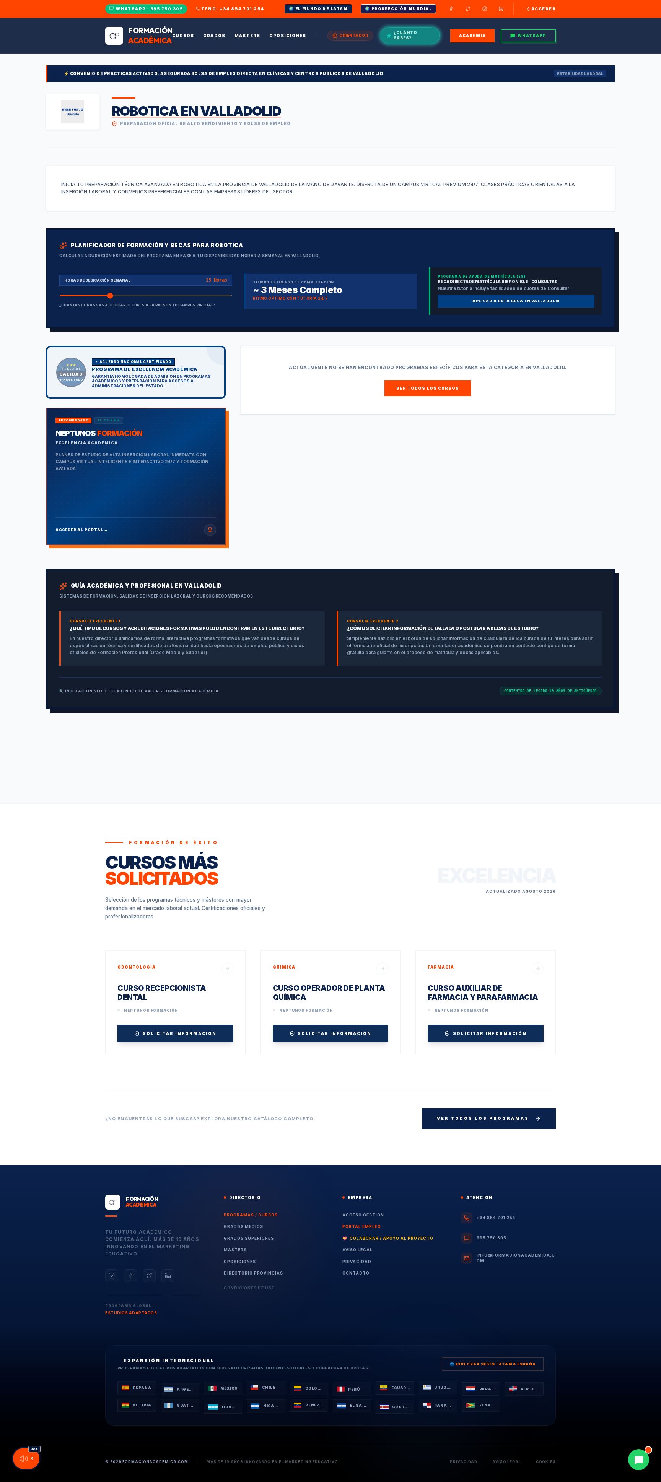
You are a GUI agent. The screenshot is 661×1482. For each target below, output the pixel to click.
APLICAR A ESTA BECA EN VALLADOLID (516, 301)
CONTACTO (356, 1273)
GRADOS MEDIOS (243, 1226)
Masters (247, 35)
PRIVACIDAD (356, 1261)
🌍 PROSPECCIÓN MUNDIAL (398, 8)
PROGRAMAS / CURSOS (251, 1215)
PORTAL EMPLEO (361, 1226)
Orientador (353, 35)
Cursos (183, 35)
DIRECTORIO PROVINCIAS (253, 1273)
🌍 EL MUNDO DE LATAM (318, 8)
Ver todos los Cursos (427, 388)
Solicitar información (180, 1033)
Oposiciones (287, 35)
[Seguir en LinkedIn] (167, 1275)
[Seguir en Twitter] (149, 1275)
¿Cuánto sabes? (405, 35)
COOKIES (546, 1461)
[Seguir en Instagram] (111, 1275)
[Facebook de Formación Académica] (451, 9)
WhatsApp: (149, 8)
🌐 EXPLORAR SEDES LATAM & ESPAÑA (493, 1364)
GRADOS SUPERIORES (249, 1238)
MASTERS (235, 1249)
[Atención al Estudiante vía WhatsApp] (638, 1459)
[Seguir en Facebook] (130, 1275)
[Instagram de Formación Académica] (485, 9)
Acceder (543, 8)
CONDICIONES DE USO (249, 1288)
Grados (214, 35)
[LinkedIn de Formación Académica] (501, 9)
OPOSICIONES (240, 1261)
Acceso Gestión (363, 1215)
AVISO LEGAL (357, 1249)
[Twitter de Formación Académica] (468, 9)
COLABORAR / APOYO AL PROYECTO (387, 1238)
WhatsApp (532, 35)
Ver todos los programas (483, 1118)
